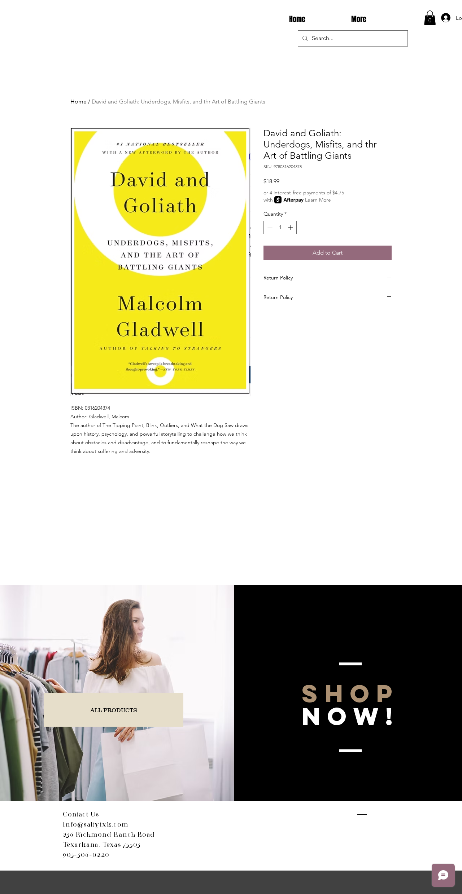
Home (78, 101)
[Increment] (291, 227)
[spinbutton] (280, 227)
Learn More (318, 200)
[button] (430, 17)
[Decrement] (269, 227)
